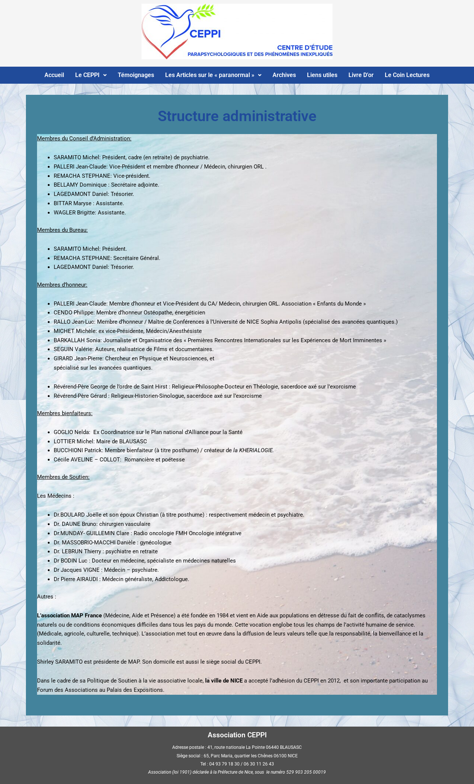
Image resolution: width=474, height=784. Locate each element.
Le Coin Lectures (407, 75)
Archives (284, 75)
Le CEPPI (87, 75)
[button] (91, 75)
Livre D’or (361, 75)
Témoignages (136, 75)
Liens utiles (322, 75)
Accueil (54, 75)
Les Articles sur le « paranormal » (209, 75)
